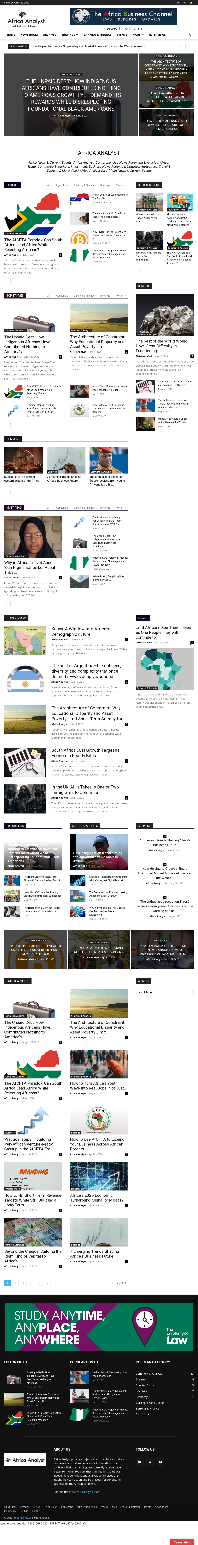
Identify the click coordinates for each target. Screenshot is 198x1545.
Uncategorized (12, 1188)
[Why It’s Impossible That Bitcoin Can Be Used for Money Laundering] (77, 911)
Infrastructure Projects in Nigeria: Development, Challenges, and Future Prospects (110, 254)
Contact (36, 1511)
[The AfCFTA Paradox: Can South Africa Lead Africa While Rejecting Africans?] (166, 94)
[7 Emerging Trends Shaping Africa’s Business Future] (66, 460)
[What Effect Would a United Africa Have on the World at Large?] (145, 424)
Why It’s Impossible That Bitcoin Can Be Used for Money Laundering (107, 911)
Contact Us (67, 1507)
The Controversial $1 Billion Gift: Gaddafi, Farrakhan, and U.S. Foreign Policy (109, 1394)
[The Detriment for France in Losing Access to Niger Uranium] (77, 896)
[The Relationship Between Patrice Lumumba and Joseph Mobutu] (12, 911)
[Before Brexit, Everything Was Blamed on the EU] (79, 581)
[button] (189, 35)
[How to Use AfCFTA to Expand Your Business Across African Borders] (79, 410)
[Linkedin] (178, 2)
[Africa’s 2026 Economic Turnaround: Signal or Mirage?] (99, 1176)
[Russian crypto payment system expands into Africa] (23, 460)
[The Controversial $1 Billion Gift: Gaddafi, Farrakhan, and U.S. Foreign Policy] (79, 1396)
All (48, 185)
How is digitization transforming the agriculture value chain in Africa (97, 857)
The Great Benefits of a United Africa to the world (148, 218)
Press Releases (109, 1507)
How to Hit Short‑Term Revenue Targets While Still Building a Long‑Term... (32, 1200)
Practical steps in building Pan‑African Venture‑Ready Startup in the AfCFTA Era (41, 408)
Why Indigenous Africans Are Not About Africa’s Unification (73, 46)
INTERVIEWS (157, 34)
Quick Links (10, 1507)
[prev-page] (6, 281)
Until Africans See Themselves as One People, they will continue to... (163, 632)
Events (122, 34)
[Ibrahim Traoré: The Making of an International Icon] (79, 1377)
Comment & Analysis (71, 74)
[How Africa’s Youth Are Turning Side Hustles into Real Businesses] (12, 896)
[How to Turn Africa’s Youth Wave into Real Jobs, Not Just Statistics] (166, 122)
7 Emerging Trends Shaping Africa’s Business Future (94, 1254)
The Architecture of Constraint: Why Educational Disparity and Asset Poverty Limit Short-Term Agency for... (88, 713)
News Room (29, 34)
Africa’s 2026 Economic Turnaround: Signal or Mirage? (97, 1198)
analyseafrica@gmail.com (84, 1492)
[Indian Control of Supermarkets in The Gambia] (79, 200)
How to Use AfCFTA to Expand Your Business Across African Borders (108, 408)
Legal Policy (51, 1507)
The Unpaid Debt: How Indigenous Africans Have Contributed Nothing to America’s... (27, 344)
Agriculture (62, 185)
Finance (9, 471)
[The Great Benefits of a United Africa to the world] (149, 202)
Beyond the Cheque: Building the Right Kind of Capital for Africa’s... (32, 1256)
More (137, 34)
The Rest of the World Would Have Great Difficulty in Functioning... (162, 346)
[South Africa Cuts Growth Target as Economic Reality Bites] (145, 386)
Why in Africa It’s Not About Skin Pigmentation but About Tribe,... (29, 567)
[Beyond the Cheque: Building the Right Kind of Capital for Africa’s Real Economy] (33, 1232)
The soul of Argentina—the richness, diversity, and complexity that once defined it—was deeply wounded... (86, 671)
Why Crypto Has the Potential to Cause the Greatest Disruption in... (109, 235)
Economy (75, 1188)
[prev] (181, 46)
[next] (187, 46)
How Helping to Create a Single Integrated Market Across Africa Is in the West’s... (165, 873)
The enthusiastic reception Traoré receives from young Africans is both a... (107, 480)
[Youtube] (191, 2)
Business (10, 1132)
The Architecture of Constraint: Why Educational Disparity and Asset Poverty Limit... (97, 342)
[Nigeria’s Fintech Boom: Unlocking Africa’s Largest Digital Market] (77, 880)
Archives (49, 34)
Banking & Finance (97, 34)
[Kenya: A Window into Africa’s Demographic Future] (25, 640)
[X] (184, 2)
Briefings (105, 185)
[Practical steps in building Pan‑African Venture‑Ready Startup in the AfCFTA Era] (14, 410)
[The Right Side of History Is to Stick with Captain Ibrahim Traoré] (12, 880)
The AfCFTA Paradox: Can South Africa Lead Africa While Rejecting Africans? (33, 245)
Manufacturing (162, 941)
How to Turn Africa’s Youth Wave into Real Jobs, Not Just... (98, 1085)
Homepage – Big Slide (16, 1511)
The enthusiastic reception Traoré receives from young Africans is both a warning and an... (165, 906)
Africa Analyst (62, 115)
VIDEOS (37, 1507)
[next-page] (12, 281)
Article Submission (87, 1507)
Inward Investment (177, 209)
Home (11, 34)
